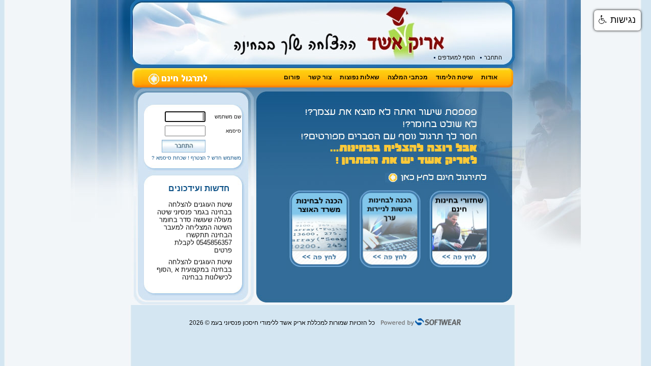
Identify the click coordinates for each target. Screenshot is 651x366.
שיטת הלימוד (454, 77)
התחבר (493, 57)
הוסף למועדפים (456, 57)
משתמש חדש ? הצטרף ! (214, 158)
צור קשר (320, 77)
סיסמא (233, 131)
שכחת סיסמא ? (169, 158)
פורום (292, 77)
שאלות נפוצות (359, 77)
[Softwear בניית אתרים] (420, 324)
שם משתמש (228, 116)
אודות (489, 77)
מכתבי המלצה (408, 77)
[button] (617, 20)
